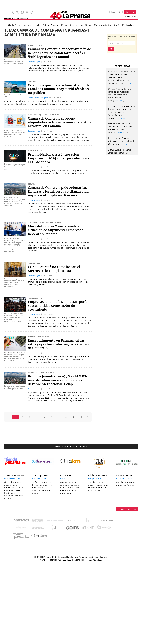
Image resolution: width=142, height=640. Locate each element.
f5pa (72, 528)
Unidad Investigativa (102, 25)
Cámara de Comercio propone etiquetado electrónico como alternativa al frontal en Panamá (59, 122)
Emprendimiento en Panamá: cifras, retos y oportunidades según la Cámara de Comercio (58, 344)
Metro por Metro (88, 528)
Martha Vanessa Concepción (38, 98)
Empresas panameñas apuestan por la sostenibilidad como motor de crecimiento (58, 305)
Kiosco (134, 16)
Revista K (88, 521)
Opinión (116, 25)
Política (46, 25)
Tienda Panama (22, 536)
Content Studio (105, 521)
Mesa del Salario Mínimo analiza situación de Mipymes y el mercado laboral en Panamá (55, 230)
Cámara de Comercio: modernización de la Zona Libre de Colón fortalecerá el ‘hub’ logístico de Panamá (59, 53)
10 (80, 417)
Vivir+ (84, 30)
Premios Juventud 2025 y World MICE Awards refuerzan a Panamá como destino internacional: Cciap (57, 380)
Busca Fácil (38, 528)
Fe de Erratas (60, 30)
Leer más (130, 83)
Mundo (64, 25)
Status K (88, 25)
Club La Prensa (14, 25)
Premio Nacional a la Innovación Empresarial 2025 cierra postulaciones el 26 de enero (58, 158)
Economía (55, 25)
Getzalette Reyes (34, 62)
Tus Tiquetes (22, 528)
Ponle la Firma (74, 30)
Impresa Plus (105, 528)
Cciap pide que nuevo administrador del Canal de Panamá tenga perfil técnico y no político (59, 89)
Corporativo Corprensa (22, 521)
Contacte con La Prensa (127, 509)
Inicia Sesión (116, 12)
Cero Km (39, 535)
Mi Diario (55, 521)
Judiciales (36, 25)
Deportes (73, 25)
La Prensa (38, 521)
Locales (26, 25)
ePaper (127, 16)
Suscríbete (130, 12)
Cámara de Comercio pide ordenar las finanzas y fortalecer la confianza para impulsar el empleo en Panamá (58, 191)
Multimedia (127, 25)
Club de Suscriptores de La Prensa (55, 528)
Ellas (81, 25)
